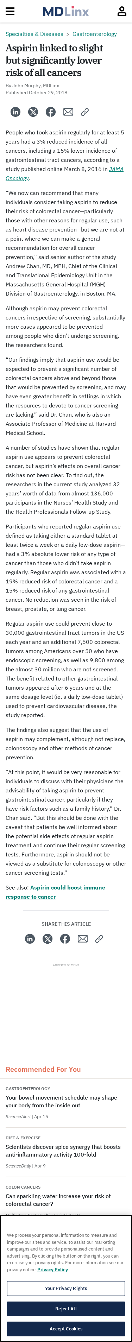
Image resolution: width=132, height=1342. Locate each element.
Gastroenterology (95, 33)
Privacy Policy (52, 1270)
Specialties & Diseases (34, 33)
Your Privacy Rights (66, 1288)
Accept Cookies (66, 1329)
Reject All (65, 1309)
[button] (85, 112)
